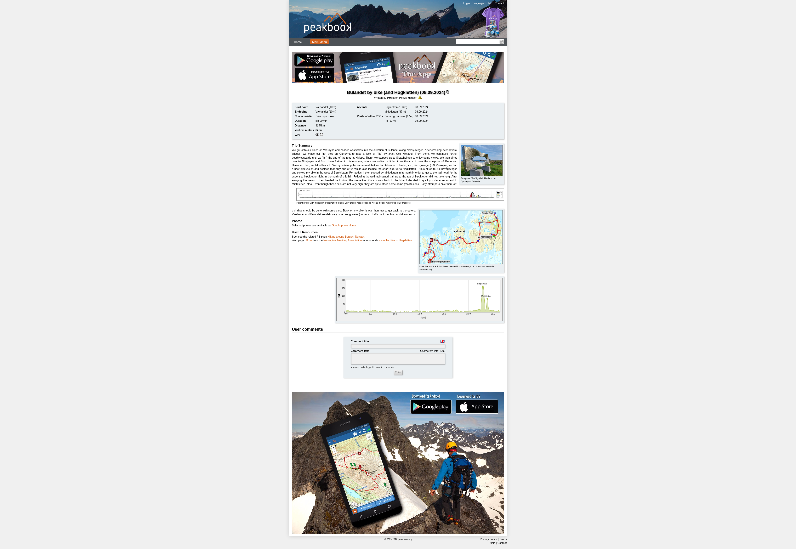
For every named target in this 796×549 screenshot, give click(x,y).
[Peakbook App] (398, 67)
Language (478, 3)
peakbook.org (405, 539)
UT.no (308, 240)
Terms (503, 539)
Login (466, 3)
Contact (499, 3)
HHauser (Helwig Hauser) (402, 97)
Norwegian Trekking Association (342, 240)
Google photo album (344, 225)
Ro (386, 120)
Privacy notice (488, 539)
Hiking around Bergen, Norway (346, 236)
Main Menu (319, 42)
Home (298, 42)
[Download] (321, 134)
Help (489, 3)
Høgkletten (391, 107)
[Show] (317, 134)
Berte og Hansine (395, 116)
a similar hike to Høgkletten (395, 240)
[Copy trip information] (448, 92)
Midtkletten (391, 111)
